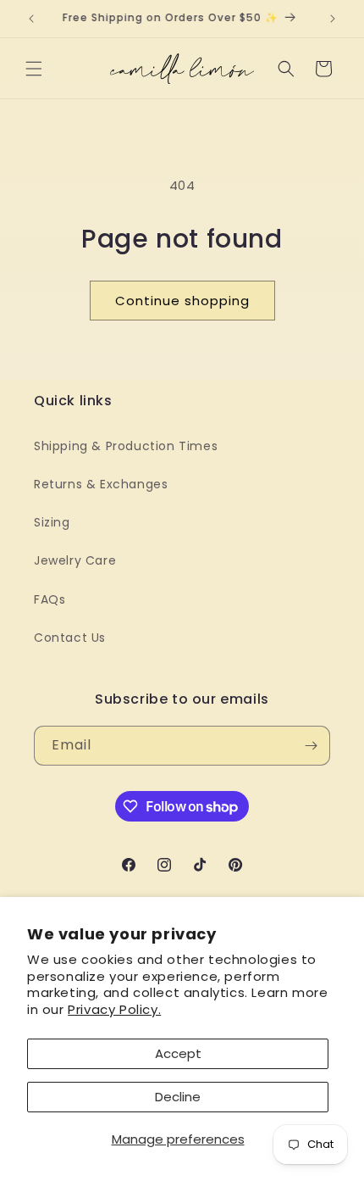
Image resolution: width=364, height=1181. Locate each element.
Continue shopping (182, 300)
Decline (178, 1097)
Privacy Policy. (114, 1009)
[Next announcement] (332, 18)
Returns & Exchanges (101, 484)
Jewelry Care (75, 560)
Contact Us (70, 637)
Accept (178, 1053)
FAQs (49, 599)
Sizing (52, 522)
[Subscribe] (310, 746)
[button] (33, 68)
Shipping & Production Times (126, 445)
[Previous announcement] (31, 18)
